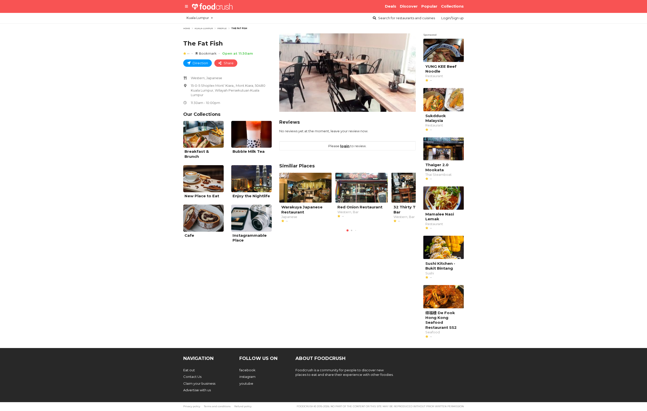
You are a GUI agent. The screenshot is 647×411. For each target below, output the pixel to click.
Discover (409, 6)
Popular (429, 6)
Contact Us (192, 377)
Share (228, 63)
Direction (200, 63)
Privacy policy (191, 406)
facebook (247, 370)
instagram (247, 377)
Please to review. (347, 146)
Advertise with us (197, 390)
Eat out (189, 370)
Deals (390, 6)
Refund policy (242, 406)
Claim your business (199, 383)
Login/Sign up (452, 18)
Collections (452, 6)
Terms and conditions (217, 406)
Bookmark (208, 53)
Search (406, 18)
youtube (246, 383)
